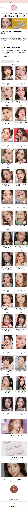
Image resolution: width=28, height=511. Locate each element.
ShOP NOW (14, 437)
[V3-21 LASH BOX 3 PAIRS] (14, 448)
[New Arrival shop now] (14, 23)
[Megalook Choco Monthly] (14, 470)
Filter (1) (6, 61)
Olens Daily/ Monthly (14, 13)
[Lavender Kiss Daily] (14, 426)
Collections (7, 13)
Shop (14, 495)
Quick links (14, 503)
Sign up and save (14, 499)
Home (2, 13)
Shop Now (14, 459)
